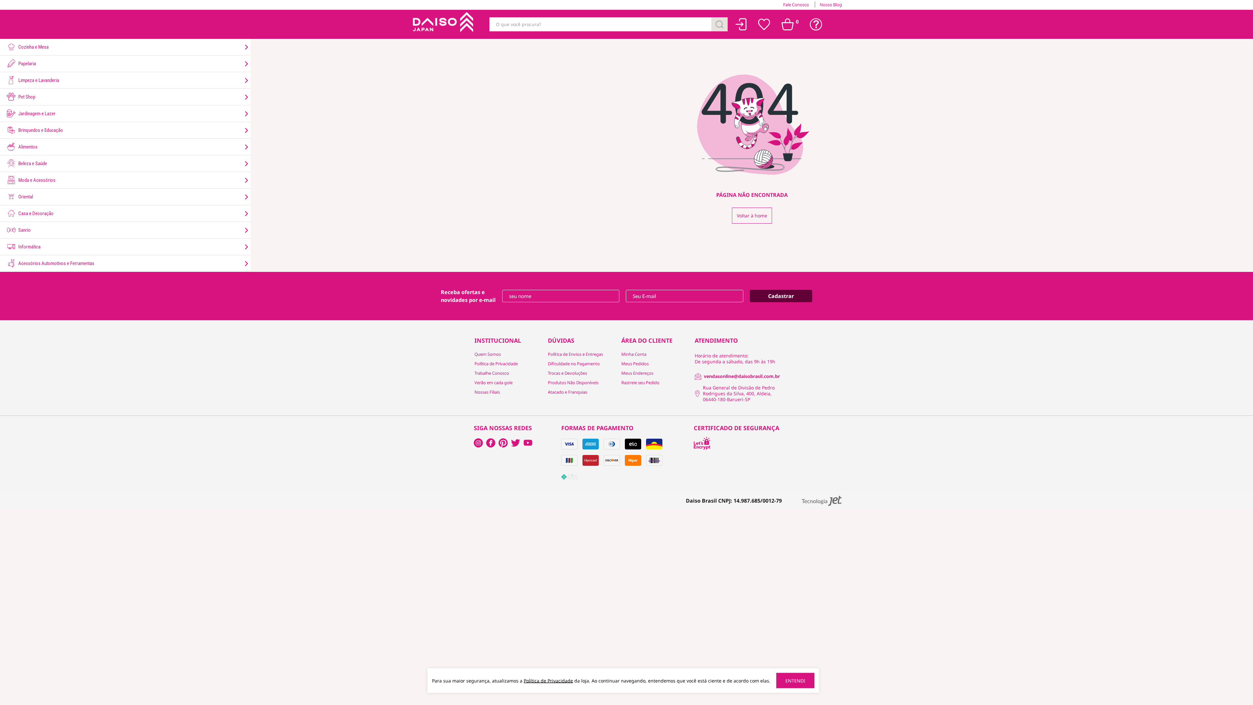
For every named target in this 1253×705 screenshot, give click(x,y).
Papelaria (26, 64)
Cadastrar (781, 296)
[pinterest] (503, 442)
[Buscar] (719, 24)
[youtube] (528, 442)
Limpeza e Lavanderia (38, 80)
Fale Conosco (796, 5)
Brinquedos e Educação (40, 130)
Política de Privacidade (496, 364)
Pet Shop (26, 97)
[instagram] (490, 442)
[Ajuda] (816, 24)
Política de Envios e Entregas (575, 354)
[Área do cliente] (741, 24)
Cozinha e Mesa (33, 47)
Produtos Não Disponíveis (573, 382)
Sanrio (24, 230)
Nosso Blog (831, 5)
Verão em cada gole (493, 382)
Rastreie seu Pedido (640, 382)
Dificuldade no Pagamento (574, 364)
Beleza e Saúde (32, 163)
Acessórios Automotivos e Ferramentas (55, 263)
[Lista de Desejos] (764, 24)
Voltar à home (752, 215)
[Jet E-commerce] (821, 501)
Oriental (25, 197)
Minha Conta (633, 354)
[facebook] (478, 442)
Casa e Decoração (35, 213)
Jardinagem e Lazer (36, 114)
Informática (28, 247)
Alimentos (27, 147)
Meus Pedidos (635, 364)
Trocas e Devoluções (567, 373)
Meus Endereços (637, 373)
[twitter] (515, 442)
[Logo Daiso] (442, 24)
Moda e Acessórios (36, 180)
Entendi (795, 681)
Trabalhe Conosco (491, 373)
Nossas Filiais (487, 392)
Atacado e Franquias (567, 392)
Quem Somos (487, 354)
